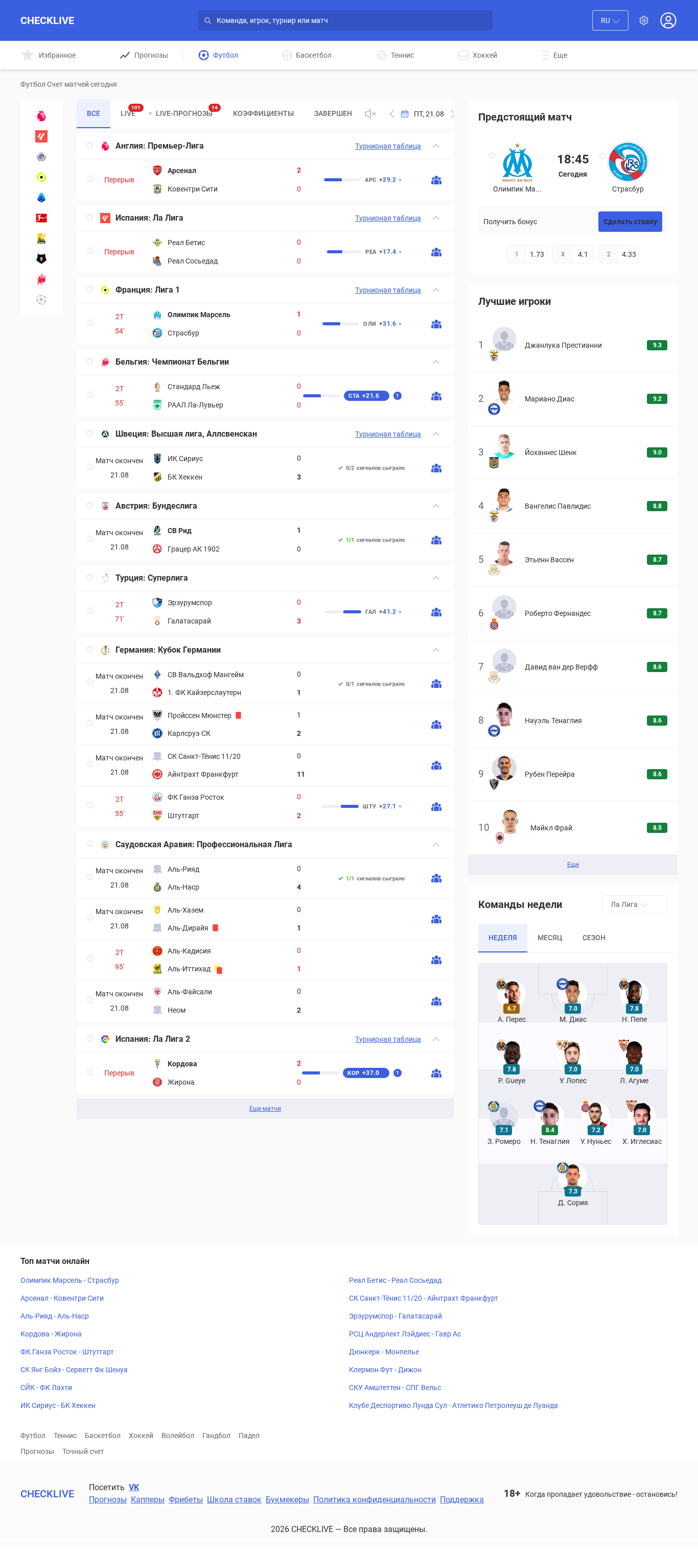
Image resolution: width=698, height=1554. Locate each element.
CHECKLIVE (47, 20)
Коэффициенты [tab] (263, 113)
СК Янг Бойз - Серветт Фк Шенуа (74, 1370)
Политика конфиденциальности (374, 1499)
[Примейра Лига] (41, 238)
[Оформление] (644, 20)
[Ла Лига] (41, 136)
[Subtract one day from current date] (453, 114)
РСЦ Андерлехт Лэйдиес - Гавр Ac (405, 1334)
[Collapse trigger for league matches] (436, 146)
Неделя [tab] (502, 938)
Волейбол (177, 1435)
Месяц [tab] (550, 938)
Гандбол (216, 1435)
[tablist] (217, 114)
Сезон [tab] (594, 938)
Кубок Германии (189, 650)
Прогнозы (37, 1451)
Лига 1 (167, 290)
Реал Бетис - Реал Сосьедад (395, 1280)
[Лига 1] (41, 177)
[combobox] (610, 20)
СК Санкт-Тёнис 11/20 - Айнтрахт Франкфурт (423, 1298)
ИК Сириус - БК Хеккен (58, 1405)
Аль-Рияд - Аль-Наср (54, 1316)
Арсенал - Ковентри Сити (62, 1298)
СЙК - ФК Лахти (46, 1387)
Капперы (148, 1499)
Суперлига (168, 578)
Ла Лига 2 (171, 1039)
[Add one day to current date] (392, 114)
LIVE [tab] (131, 111)
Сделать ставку (630, 222)
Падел (249, 1435)
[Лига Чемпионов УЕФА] (41, 300)
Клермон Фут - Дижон (385, 1370)
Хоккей (141, 1435)
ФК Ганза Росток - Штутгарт (67, 1352)
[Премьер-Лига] (41, 116)
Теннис (65, 1435)
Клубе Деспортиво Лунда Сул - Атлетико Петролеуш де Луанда (453, 1405)
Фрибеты (186, 1499)
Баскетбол (103, 1435)
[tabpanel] (265, 626)
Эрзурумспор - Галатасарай (395, 1316)
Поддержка (462, 1499)
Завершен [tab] (333, 113)
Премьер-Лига (176, 146)
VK (134, 1487)
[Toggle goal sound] (370, 114)
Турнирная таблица (388, 146)
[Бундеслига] (41, 218)
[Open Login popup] (668, 20)
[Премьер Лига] (41, 259)
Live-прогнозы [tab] (187, 111)
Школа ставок (234, 1499)
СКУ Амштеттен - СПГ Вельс (395, 1387)
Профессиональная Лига (244, 844)
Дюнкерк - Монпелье (384, 1352)
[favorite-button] (90, 146)
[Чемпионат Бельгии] (41, 279)
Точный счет (83, 1451)
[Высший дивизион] (41, 157)
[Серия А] (41, 197)
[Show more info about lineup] (436, 180)
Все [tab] (93, 113)
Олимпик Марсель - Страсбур (69, 1280)
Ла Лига (168, 218)
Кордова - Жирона (51, 1334)
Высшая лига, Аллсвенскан (204, 434)
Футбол (32, 1435)
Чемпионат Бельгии (190, 362)
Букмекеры (287, 1499)
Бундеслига (174, 506)
